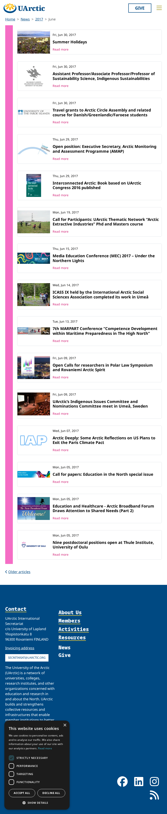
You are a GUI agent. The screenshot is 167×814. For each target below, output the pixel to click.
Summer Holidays (70, 41)
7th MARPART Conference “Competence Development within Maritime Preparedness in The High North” (105, 331)
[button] (37, 802)
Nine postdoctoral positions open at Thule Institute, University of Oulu (103, 545)
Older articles (19, 571)
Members (69, 621)
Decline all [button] (51, 793)
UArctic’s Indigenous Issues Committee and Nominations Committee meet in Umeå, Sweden (100, 404)
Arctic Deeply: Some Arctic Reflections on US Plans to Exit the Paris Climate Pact (104, 440)
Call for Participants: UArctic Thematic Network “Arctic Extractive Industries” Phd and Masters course (106, 222)
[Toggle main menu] (159, 7)
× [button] (64, 725)
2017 (39, 19)
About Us (70, 612)
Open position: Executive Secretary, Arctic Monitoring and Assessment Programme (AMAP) (104, 149)
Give (140, 8)
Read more (60, 49)
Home (10, 19)
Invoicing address (19, 648)
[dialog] (37, 765)
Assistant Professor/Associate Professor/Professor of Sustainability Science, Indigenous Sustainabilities (104, 76)
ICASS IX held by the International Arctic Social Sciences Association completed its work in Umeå (101, 294)
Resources (72, 637)
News (25, 19)
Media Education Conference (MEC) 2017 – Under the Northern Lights (104, 258)
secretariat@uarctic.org (27, 658)
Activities (73, 629)
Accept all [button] (22, 793)
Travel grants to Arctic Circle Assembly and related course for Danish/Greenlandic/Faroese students (102, 112)
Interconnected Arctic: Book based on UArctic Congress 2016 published (97, 185)
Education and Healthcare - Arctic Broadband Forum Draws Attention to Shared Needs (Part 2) (103, 508)
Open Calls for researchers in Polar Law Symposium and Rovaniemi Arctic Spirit (103, 367)
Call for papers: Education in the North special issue (103, 474)
